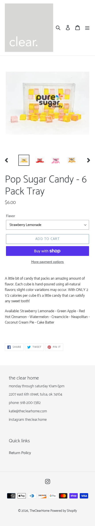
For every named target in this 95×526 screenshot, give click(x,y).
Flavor (10, 216)
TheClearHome (39, 511)
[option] (24, 160)
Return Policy (20, 453)
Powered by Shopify (63, 511)
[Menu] (87, 27)
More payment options (47, 262)
